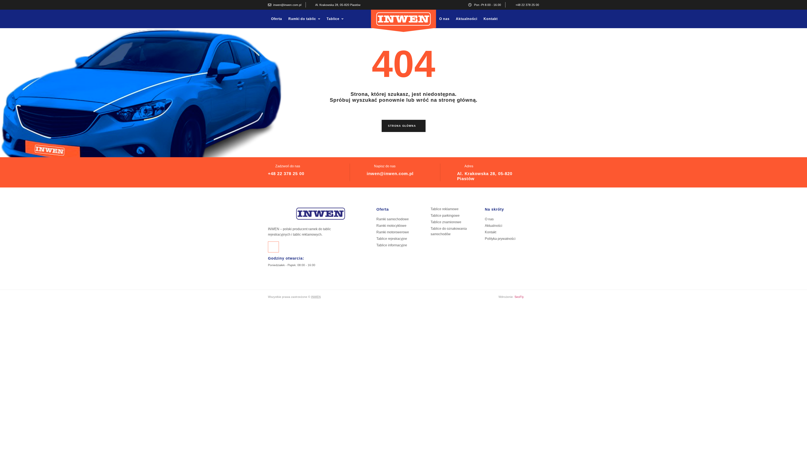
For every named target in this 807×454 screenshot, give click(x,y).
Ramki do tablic (302, 19)
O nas (444, 19)
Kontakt (491, 19)
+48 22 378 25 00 (286, 173)
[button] (304, 19)
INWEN (316, 296)
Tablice (333, 19)
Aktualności (466, 19)
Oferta (276, 19)
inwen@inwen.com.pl (390, 173)
